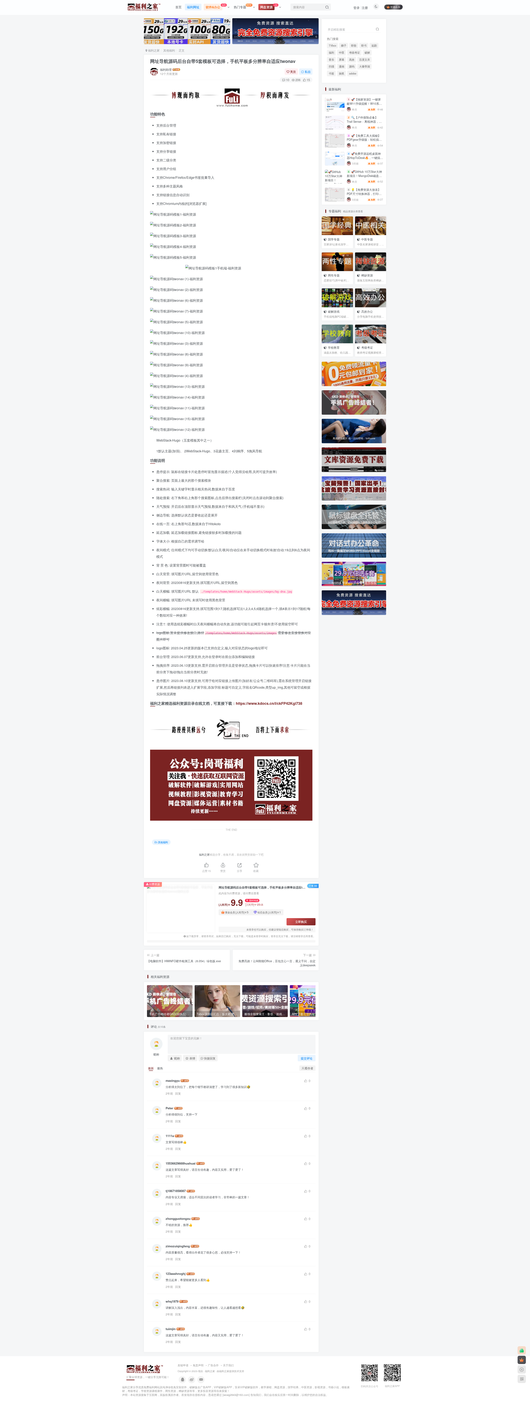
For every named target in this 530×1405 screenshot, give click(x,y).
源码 (351, 95)
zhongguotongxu (178, 1218)
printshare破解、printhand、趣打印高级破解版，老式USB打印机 (364, 390)
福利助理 (166, 69)
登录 (356, 7)
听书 (364, 45)
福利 (331, 81)
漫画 (341, 95)
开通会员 (395, 7)
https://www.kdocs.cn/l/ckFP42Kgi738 (269, 703)
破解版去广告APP (200, 1387)
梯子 (343, 45)
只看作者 (307, 1068)
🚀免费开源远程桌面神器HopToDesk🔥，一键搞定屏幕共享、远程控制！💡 (365, 265)
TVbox (332, 45)
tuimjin (171, 1329)
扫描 (331, 95)
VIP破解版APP (223, 1387)
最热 (160, 1068)
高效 (351, 88)
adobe (352, 102)
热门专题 (243, 6)
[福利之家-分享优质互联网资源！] (145, 1369)
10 (287, 80)
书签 (331, 102)
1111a (170, 1136)
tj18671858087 (176, 1191)
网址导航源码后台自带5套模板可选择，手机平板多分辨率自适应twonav (222, 61)
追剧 (374, 45)
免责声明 (198, 1365)
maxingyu (173, 1080)
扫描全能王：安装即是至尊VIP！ (364, 424)
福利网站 (154, 1387)
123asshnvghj (176, 1274)
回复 (178, 1093)
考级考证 (354, 81)
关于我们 (228, 1365)
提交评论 (306, 1058)
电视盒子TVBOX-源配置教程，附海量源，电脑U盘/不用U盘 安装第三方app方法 (364, 408)
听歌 (354, 45)
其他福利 (169, 50)
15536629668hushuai (180, 1163)
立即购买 (301, 922)
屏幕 (341, 88)
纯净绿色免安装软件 (175, 1387)
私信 (308, 72)
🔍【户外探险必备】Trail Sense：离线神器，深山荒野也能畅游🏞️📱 (364, 229)
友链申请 (183, 1365)
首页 (178, 7)
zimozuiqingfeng (178, 1246)
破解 (367, 81)
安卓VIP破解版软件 (246, 1387)
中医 (341, 81)
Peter (169, 1108)
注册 (365, 7)
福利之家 (153, 50)
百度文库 (364, 88)
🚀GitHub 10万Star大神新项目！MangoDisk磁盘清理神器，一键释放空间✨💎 (365, 284)
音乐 (331, 88)
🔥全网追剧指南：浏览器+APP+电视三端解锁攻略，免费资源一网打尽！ (364, 353)
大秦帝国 (364, 95)
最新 (151, 1068)
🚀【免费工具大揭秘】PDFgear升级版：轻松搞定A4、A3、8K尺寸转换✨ (364, 247)
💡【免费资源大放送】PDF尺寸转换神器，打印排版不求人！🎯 (364, 193)
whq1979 (172, 1301)
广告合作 (213, 1365)
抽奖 (341, 102)
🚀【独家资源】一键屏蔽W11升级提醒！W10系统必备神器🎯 (364, 211)
